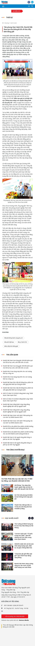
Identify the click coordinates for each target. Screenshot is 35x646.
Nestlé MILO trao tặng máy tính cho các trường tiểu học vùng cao (17, 372)
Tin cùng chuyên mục (15, 450)
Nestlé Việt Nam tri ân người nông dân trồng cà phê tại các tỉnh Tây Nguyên (17, 438)
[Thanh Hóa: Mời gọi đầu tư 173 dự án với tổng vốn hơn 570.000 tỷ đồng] (7, 508)
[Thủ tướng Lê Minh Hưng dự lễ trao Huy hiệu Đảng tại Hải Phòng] (7, 527)
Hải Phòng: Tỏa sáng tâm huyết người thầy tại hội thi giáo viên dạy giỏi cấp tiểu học (24, 487)
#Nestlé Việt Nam (9, 342)
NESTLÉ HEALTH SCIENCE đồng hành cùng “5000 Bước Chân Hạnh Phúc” (18, 394)
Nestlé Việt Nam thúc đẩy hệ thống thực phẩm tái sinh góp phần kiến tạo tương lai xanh (18, 383)
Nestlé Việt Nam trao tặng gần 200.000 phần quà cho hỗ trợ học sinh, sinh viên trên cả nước (18, 361)
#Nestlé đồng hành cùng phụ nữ (13, 338)
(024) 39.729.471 (18, 605)
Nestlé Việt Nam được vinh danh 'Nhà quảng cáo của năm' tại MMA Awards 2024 (17, 416)
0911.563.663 (8, 605)
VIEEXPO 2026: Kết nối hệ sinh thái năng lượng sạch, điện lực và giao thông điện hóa (24, 546)
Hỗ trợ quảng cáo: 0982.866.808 (14, 616)
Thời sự (9, 17)
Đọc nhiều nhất (12, 518)
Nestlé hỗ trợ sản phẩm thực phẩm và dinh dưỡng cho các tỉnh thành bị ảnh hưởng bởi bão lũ (18, 427)
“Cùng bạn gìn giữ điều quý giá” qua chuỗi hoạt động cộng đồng (23, 555)
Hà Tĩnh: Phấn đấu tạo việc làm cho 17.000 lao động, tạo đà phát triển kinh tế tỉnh (16, 480)
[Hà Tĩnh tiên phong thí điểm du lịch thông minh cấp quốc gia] (7, 498)
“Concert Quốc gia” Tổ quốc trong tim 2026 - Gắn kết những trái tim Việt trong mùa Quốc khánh (23, 536)
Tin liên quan (12, 355)
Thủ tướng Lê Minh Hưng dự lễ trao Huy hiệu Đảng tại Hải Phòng (23, 525)
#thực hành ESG (22, 342)
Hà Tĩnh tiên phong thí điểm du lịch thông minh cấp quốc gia (23, 497)
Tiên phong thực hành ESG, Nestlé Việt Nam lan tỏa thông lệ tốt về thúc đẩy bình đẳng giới (18, 29)
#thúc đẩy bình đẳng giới (11, 346)
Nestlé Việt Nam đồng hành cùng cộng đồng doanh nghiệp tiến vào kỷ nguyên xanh (16, 405)
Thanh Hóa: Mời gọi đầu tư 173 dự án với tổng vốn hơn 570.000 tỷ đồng (23, 506)
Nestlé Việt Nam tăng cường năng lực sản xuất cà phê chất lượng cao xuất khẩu (23, 565)
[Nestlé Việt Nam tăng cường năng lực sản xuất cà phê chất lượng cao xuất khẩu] (7, 566)
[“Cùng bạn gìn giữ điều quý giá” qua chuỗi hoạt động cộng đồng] (7, 557)
